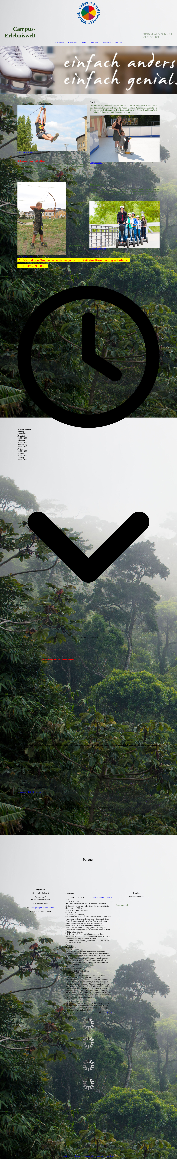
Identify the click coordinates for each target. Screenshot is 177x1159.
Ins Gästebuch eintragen (102, 897)
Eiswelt (83, 42)
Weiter (68, 1012)
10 (107, 1012)
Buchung (118, 42)
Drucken (22, 792)
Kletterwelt (72, 42)
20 (111, 1012)
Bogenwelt (94, 42)
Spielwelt (110, 1156)
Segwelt (100, 1156)
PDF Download (35, 792)
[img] (88, 13)
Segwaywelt (106, 42)
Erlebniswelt (59, 42)
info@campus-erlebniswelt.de (42, 907)
